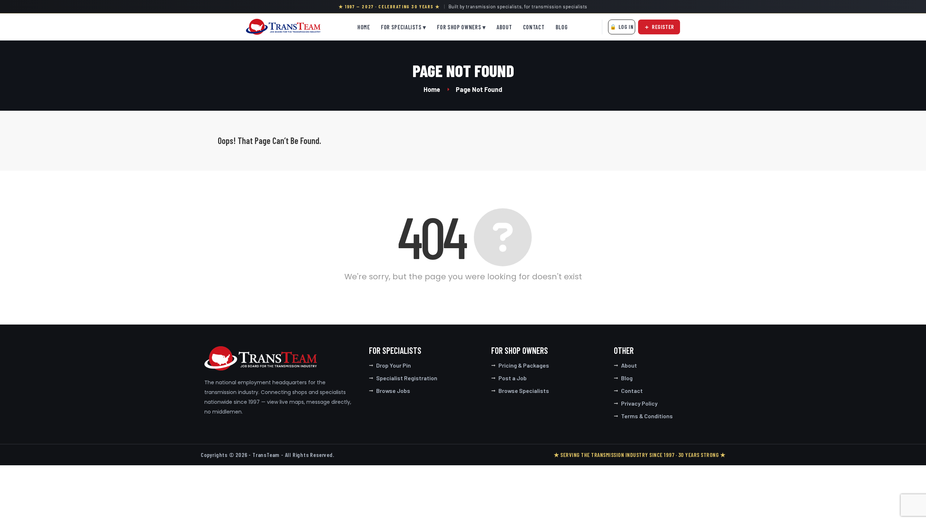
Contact (534, 27)
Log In (626, 26)
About (504, 27)
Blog (562, 27)
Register (663, 26)
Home (363, 27)
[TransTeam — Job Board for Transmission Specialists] (283, 27)
